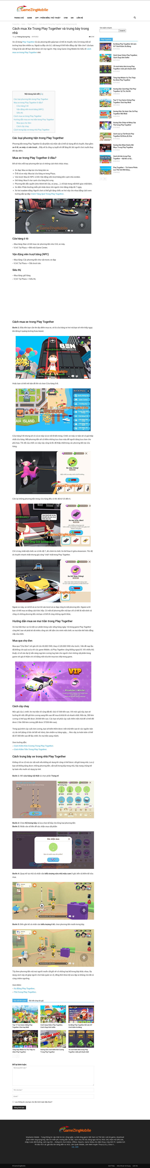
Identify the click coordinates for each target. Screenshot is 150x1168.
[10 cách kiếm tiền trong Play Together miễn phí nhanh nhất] (81, 1039)
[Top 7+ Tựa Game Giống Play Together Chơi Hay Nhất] (25, 1014)
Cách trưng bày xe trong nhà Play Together (31, 130)
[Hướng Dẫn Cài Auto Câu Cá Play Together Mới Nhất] (105, 114)
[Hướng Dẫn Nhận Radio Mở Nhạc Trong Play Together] (105, 148)
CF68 (66, 18)
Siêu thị (20, 113)
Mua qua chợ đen (24, 123)
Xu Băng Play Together (24, 989)
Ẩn (42, 94)
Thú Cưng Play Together (25, 992)
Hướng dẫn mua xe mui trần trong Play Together (34, 120)
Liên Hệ (80, 18)
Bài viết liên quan (20, 1001)
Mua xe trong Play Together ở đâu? (28, 103)
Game (29, 18)
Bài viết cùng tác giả (36, 1001)
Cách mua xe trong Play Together (27, 116)
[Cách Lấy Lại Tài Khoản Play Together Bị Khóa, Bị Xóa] (105, 137)
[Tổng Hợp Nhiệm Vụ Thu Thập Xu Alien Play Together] (25, 1039)
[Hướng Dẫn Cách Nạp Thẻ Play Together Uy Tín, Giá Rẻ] (105, 92)
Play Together (32, 24)
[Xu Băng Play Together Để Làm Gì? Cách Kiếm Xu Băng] (81, 1014)
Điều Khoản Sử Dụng (123, 1166)
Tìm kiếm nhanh (106, 28)
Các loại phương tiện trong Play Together (31, 99)
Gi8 (72, 18)
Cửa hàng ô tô (22, 106)
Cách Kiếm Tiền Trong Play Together (30, 749)
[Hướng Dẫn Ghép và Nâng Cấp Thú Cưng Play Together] (105, 125)
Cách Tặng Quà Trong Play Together (47, 194)
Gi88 (76, 1147)
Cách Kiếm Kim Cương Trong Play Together (33, 746)
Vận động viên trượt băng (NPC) (30, 109)
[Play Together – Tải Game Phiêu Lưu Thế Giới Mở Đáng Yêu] (105, 170)
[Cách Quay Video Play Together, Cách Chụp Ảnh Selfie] (53, 1014)
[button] (135, 18)
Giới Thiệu (111, 1166)
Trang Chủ (19, 18)
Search (122, 30)
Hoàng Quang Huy (23, 37)
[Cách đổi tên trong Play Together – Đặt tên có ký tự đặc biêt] (105, 159)
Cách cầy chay (23, 126)
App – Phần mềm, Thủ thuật (47, 18)
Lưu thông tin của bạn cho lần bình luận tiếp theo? (33, 1102)
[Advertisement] (53, 73)
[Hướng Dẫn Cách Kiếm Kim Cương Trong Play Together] (53, 1039)
